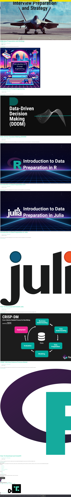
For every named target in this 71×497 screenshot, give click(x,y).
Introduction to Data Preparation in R (12, 184)
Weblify (8, 482)
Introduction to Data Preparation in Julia (14, 232)
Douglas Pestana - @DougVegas (6, 43)
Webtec (11, 482)
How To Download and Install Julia (12, 307)
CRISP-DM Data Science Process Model (13, 362)
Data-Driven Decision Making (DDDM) (13, 137)
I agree (43, 495)
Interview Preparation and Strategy (12, 41)
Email (1, 476)
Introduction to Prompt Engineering (12, 89)
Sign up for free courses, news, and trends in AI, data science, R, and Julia (29, 0)
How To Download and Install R (10, 456)
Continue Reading (2, 47)
